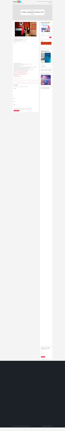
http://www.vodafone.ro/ (19, 70)
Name (14, 98)
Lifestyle (48, 1)
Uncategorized (32, 10)
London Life (50, 1)
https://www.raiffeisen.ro (20, 73)
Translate (45, 66)
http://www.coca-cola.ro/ (16, 72)
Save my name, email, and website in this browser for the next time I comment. (22, 108)
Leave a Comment (19, 78)
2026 (46, 42)
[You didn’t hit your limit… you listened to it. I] (49, 116)
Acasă (37, 1)
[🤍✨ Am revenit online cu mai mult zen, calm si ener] (42, 159)
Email (14, 101)
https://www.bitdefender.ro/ (17, 71)
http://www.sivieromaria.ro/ (17, 75)
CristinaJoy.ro (15, 78)
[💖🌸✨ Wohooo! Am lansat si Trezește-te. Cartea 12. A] (49, 295)
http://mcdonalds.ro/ (24, 72)
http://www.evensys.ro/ (27, 69)
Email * (41, 353)
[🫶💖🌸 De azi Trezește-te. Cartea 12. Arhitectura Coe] (46, 251)
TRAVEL (45, 1)
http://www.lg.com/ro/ (26, 73)
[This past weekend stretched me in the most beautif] (46, 167)
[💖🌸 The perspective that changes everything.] (42, 247)
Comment (15, 88)
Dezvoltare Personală (41, 1)
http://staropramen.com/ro (19, 74)
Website (14, 104)
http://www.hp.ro (23, 71)
